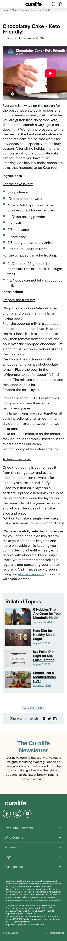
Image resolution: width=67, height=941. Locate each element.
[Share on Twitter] (49, 718)
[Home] (33, 802)
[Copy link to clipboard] (55, 718)
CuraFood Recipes (33, 707)
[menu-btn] (5, 4)
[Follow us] (7, 814)
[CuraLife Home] (33, 4)
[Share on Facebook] (44, 718)
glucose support (31, 574)
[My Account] (53, 4)
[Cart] (60, 4)
